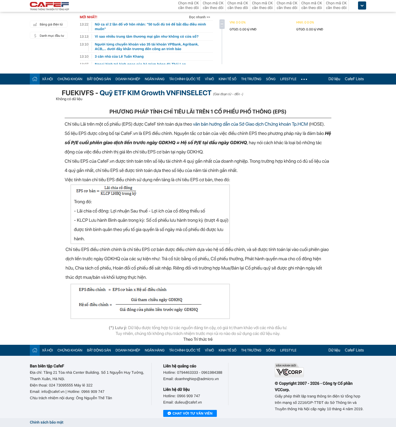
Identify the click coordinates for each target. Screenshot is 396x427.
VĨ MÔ (209, 79)
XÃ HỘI (47, 79)
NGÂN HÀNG (154, 79)
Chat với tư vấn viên (192, 413)
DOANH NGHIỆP (127, 79)
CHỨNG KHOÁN (69, 79)
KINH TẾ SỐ (227, 79)
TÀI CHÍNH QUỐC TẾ (184, 79)
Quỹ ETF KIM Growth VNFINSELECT (156, 93)
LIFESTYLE (288, 79)
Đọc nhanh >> (199, 17)
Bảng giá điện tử (51, 24)
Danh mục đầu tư (52, 36)
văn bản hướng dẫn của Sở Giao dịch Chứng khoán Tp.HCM (251, 124)
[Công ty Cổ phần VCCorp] (320, 370)
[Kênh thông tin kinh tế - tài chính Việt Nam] (49, 7)
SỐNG (271, 79)
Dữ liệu (334, 79)
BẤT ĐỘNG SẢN (99, 79)
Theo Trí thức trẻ (197, 339)
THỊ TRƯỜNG (251, 79)
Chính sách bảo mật (46, 422)
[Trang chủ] (34, 79)
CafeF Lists (354, 79)
